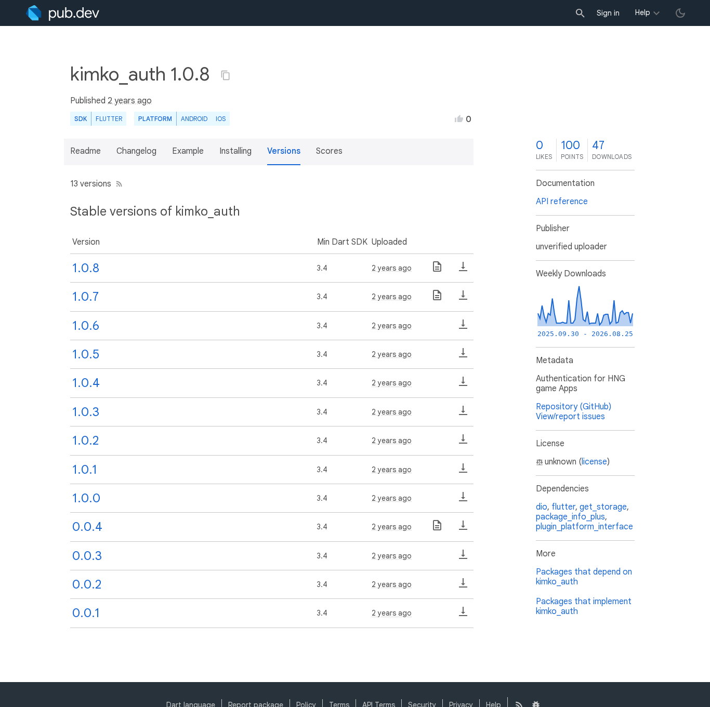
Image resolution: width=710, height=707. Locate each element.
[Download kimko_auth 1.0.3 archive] (463, 414)
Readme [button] (85, 151)
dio (541, 507)
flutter (563, 507)
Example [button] (188, 151)
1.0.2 (85, 440)
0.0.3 (87, 556)
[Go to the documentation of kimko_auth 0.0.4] (437, 528)
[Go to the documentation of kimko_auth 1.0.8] (437, 270)
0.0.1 (86, 613)
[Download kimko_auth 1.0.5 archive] (463, 356)
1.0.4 (86, 383)
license (594, 462)
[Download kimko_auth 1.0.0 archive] (463, 500)
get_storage (603, 507)
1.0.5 (85, 354)
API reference (562, 201)
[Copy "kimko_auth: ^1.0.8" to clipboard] (225, 75)
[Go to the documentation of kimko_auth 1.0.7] (437, 298)
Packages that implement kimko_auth (584, 606)
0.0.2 (86, 584)
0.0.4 (87, 527)
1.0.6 (85, 326)
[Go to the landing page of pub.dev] (62, 13)
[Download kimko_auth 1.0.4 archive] (463, 385)
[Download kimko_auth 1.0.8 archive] (463, 270)
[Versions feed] (117, 184)
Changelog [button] (136, 151)
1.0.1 (84, 469)
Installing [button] (235, 151)
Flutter (109, 119)
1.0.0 (86, 498)
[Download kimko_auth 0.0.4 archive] (463, 528)
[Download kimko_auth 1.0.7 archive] (463, 298)
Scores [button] (329, 151)
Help (642, 12)
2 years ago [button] (130, 101)
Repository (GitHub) (573, 407)
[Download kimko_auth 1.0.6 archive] (463, 327)
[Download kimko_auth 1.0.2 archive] (463, 442)
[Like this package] (459, 118)
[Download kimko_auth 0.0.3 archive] (463, 558)
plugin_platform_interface (584, 527)
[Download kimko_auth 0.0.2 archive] (463, 586)
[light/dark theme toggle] (680, 13)
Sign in (608, 13)
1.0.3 (85, 412)
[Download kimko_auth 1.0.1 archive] (463, 471)
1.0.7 (85, 296)
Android (194, 119)
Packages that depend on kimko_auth (584, 577)
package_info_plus (570, 517)
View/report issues (570, 416)
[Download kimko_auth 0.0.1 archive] (463, 615)
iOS (221, 119)
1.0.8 (85, 268)
